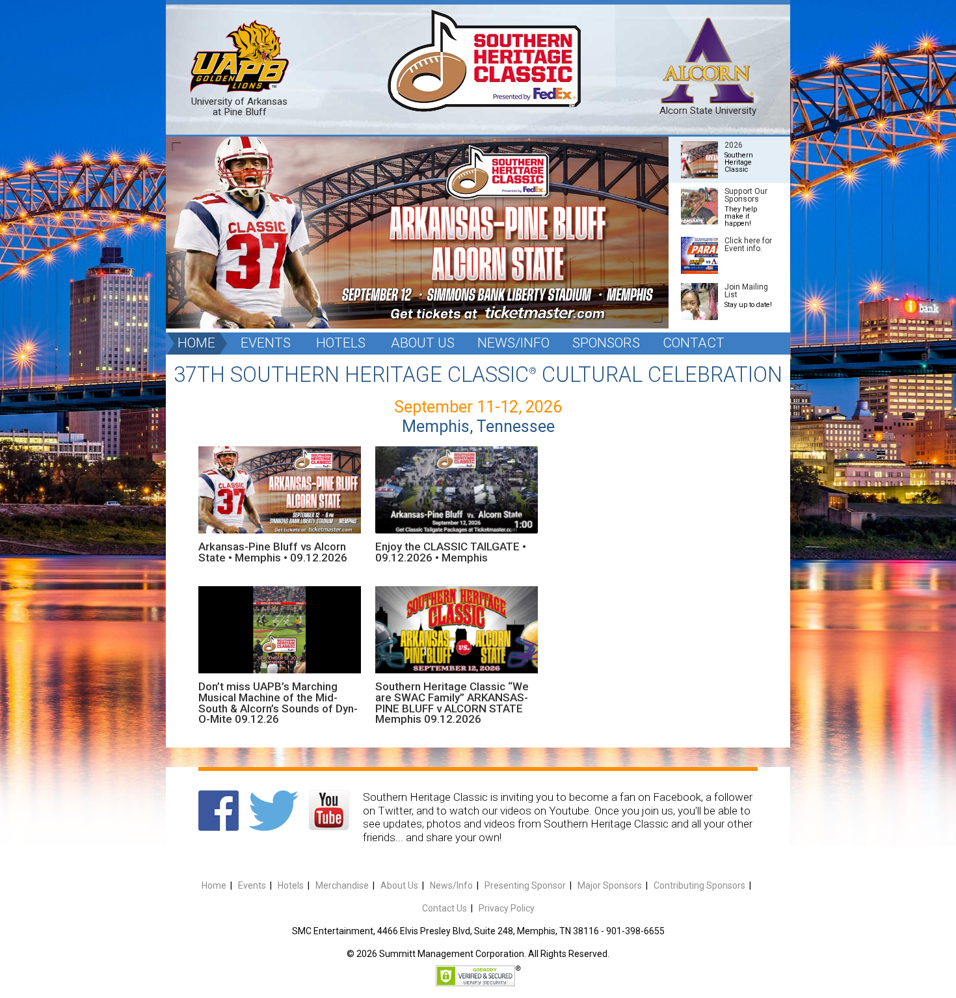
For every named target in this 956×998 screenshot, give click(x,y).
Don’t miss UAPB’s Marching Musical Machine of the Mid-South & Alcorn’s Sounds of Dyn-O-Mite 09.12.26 (278, 703)
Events (266, 343)
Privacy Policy (507, 908)
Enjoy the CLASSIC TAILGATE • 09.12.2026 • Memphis (450, 552)
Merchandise (342, 885)
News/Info (513, 343)
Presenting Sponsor (525, 885)
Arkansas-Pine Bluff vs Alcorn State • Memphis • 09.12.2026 (272, 552)
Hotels (340, 343)
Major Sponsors (610, 885)
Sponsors (606, 343)
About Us (423, 343)
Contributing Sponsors (699, 885)
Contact (693, 343)
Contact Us (444, 908)
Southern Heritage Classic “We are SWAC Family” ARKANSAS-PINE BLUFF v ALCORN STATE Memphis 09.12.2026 (452, 703)
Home (196, 343)
